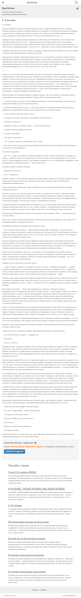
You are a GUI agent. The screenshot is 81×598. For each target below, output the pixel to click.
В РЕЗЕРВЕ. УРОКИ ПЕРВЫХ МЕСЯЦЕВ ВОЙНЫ (36, 488)
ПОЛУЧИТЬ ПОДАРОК (14, 451)
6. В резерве (15, 505)
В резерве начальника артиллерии (27, 571)
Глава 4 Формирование (69, 595)
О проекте (35, 590)
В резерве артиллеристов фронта (26, 554)
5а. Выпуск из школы (10, 595)
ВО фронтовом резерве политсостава (28, 521)
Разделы (44, 590)
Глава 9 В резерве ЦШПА (22, 472)
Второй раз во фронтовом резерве (26, 538)
